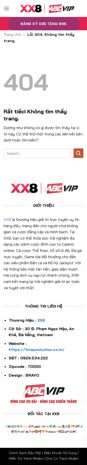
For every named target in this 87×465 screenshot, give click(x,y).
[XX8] (46, 8)
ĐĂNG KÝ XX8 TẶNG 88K (43, 23)
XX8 (7, 219)
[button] (6, 8)
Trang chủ (12, 34)
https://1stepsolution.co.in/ (37, 349)
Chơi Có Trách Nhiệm (61, 458)
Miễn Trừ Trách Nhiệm (26, 458)
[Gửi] (78, 153)
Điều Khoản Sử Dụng (60, 453)
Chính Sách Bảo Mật (25, 453)
